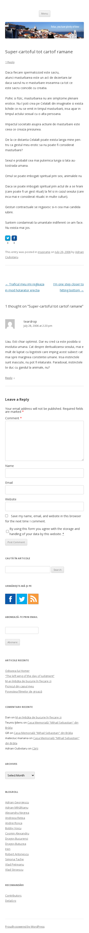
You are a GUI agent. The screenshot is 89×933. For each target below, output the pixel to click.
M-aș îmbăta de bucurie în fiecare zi (28, 681)
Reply (9, 378)
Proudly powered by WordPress (24, 926)
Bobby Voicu (13, 828)
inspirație (44, 252)
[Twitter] (22, 599)
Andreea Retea (15, 818)
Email (9, 483)
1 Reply (10, 62)
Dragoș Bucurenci (16, 838)
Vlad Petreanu (14, 864)
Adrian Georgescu (17, 802)
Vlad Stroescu (14, 870)
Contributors (13, 895)
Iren (7, 849)
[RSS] (33, 599)
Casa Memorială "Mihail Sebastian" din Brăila (43, 733)
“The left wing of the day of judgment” (29, 676)
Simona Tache (14, 859)
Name (9, 466)
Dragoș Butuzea (15, 844)
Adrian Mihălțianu (16, 807)
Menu (44, 13)
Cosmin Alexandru (17, 833)
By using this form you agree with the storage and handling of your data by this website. (45, 531)
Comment (13, 418)
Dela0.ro (10, 901)
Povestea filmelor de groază (23, 691)
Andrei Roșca (13, 823)
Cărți (35, 748)
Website (10, 499)
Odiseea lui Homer (17, 671)
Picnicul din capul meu (19, 686)
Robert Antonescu (17, 854)
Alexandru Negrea (17, 813)
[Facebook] (10, 599)
